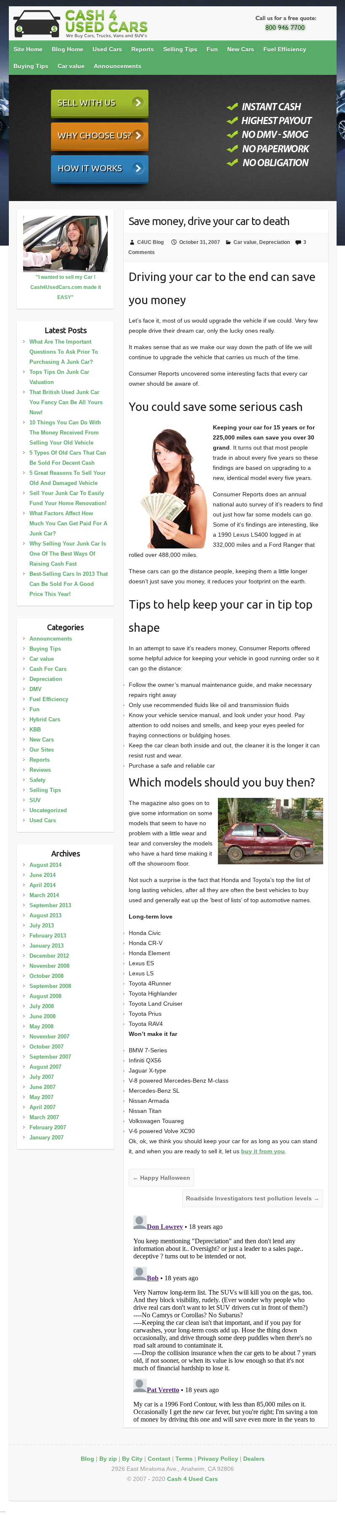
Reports (142, 49)
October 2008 (46, 976)
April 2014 (42, 885)
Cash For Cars (47, 669)
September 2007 (50, 1057)
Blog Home (67, 49)
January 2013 (46, 946)
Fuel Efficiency (284, 49)
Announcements (117, 66)
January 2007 (46, 1137)
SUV (35, 800)
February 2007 (47, 1127)
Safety (37, 780)
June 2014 (42, 875)
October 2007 (46, 1047)
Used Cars (107, 49)
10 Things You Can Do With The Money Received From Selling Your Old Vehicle (65, 432)
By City (132, 1458)
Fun (212, 49)
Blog (87, 1458)
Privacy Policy (218, 1458)
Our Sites (41, 750)
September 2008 (50, 986)
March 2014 (44, 895)
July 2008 (41, 1006)
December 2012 (49, 956)
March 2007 (44, 1117)
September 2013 (50, 905)
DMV (35, 689)
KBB (35, 729)
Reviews (40, 770)
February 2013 (47, 935)
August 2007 (45, 1067)
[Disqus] (226, 1317)
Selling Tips (180, 49)
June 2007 (42, 1087)
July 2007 (41, 1077)
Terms (184, 1458)
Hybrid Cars (44, 719)
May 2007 (41, 1097)
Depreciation (274, 242)
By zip (108, 1458)
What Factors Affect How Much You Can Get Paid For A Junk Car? (68, 523)
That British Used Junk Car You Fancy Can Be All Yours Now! (66, 402)
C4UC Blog (150, 242)
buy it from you (263, 1151)
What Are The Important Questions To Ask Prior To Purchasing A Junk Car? (63, 352)
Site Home (27, 49)
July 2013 (41, 925)
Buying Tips (30, 66)
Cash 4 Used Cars (192, 1478)
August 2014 (45, 865)
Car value (71, 66)
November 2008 (49, 966)
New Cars (240, 49)
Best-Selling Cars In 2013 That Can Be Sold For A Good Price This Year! (68, 584)
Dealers (254, 1458)
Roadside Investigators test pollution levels (252, 1198)
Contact (159, 1458)
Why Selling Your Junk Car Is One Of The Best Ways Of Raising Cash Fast (67, 553)
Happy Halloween (161, 1177)
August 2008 (45, 996)
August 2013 (45, 915)
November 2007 (49, 1036)
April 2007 (42, 1107)
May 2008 (41, 1026)
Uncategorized (48, 810)
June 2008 (42, 1016)
